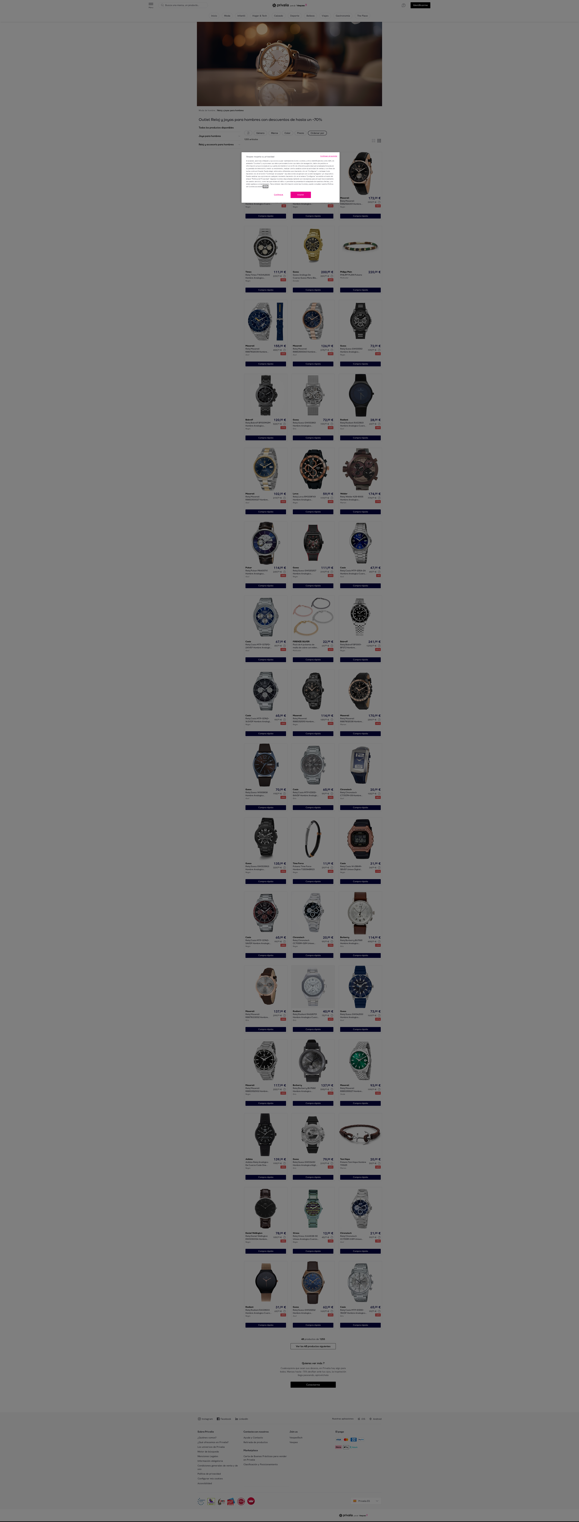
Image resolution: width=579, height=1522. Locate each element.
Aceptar (300, 195)
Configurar (278, 195)
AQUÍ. (265, 187)
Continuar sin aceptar (328, 156)
